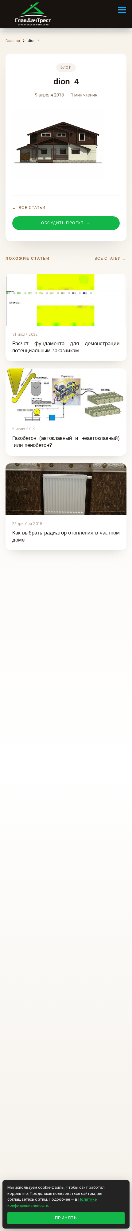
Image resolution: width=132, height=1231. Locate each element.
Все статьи (28, 208)
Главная (13, 41)
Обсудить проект (66, 223)
